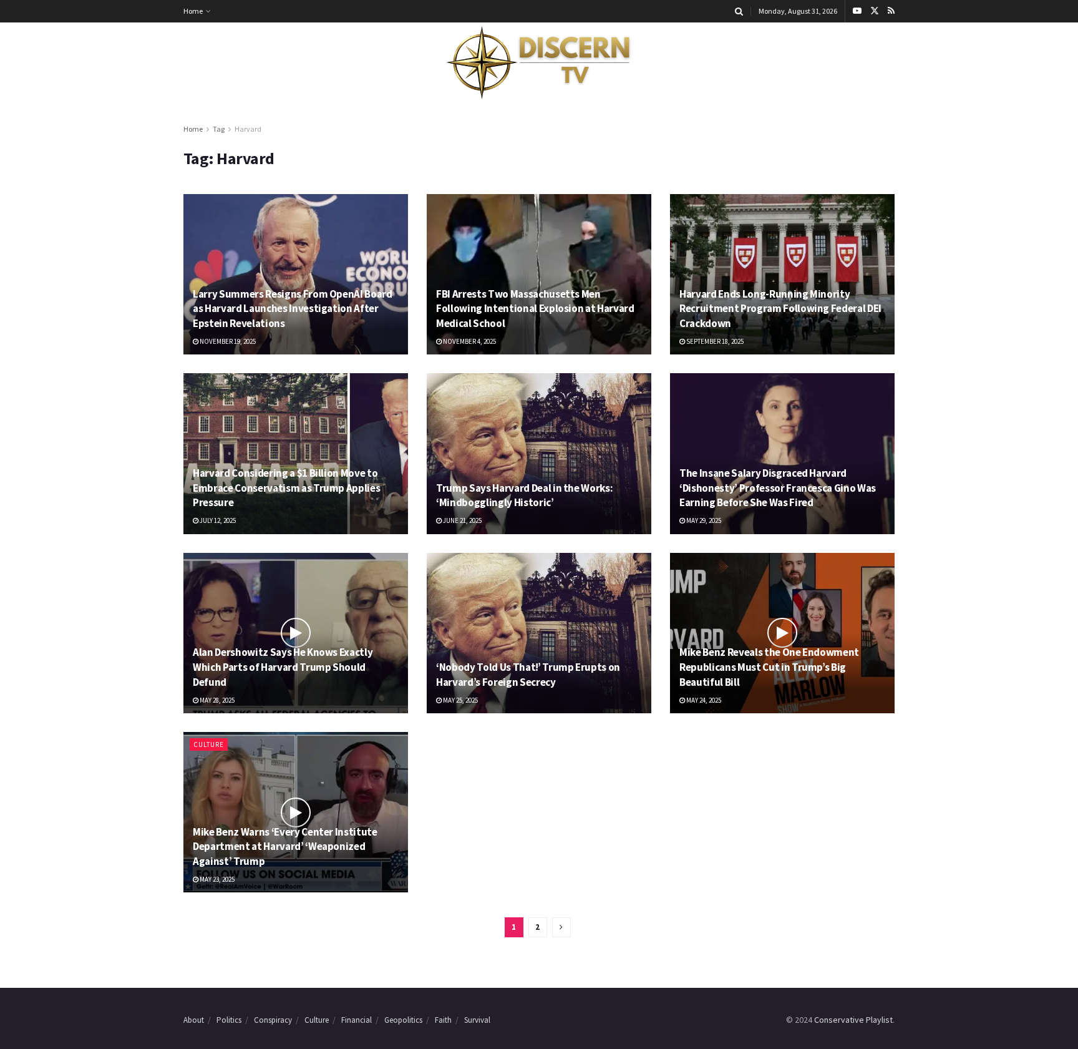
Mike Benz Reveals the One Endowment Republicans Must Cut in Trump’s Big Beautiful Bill (769, 667)
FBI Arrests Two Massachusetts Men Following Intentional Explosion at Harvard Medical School (535, 309)
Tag (219, 129)
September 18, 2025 (714, 341)
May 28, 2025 (216, 700)
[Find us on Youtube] (857, 11)
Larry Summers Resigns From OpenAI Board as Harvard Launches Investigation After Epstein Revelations (292, 309)
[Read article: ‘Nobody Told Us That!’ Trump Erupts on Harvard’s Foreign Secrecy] (539, 633)
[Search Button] (739, 11)
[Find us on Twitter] (874, 11)
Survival (477, 1020)
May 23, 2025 (216, 879)
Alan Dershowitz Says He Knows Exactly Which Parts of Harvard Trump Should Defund (282, 667)
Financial (356, 1020)
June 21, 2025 (462, 520)
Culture (208, 744)
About (193, 1020)
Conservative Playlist (853, 1019)
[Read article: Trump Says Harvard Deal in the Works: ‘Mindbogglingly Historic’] (539, 453)
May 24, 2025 (703, 700)
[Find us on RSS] (891, 11)
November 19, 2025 (227, 341)
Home (193, 11)
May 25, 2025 (460, 700)
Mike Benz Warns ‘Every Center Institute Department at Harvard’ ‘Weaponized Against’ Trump (285, 847)
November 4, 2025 (469, 341)
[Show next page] (561, 927)
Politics (228, 1020)
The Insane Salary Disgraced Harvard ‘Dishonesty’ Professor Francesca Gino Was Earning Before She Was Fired (777, 488)
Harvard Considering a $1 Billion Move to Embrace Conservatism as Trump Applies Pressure (286, 488)
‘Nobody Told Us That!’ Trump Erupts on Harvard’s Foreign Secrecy (528, 674)
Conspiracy (273, 1020)
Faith (443, 1020)
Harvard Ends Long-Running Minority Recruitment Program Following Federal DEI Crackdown (780, 309)
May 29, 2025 (703, 520)
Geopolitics (403, 1020)
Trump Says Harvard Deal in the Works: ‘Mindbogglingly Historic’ (524, 495)
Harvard (248, 129)
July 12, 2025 (217, 520)
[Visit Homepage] (539, 63)
